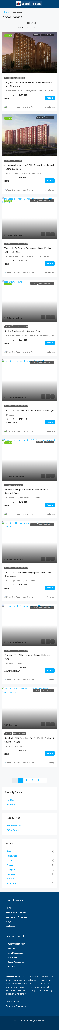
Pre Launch (17, 161)
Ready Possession (19, 734)
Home (6, 12)
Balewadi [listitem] (11, 878)
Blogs (8, 921)
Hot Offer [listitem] (11, 966)
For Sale (8, 78)
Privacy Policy (12, 1002)
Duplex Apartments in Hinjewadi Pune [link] (22, 331)
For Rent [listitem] (11, 804)
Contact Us (10, 926)
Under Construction (20, 244)
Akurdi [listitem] (10, 865)
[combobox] (33, 27)
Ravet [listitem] (9, 851)
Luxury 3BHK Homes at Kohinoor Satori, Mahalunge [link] (29, 410)
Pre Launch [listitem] (12, 957)
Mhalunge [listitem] (11, 883)
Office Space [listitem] (13, 830)
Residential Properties (16, 912)
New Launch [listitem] (12, 948)
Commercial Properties (16, 917)
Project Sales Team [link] (28, 107)
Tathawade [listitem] (12, 856)
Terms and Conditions (16, 1006)
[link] (29, 53)
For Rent (8, 734)
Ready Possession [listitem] (15, 962)
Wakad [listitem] (10, 860)
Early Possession (19, 78)
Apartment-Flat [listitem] (14, 825)
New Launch (17, 485)
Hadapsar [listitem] (11, 874)
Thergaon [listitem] (11, 869)
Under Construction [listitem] (16, 944)
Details (49, 98)
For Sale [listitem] (11, 800)
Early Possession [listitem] (15, 953)
